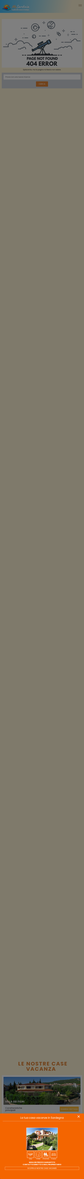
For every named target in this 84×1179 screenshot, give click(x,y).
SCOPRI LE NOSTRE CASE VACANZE (42, 1168)
